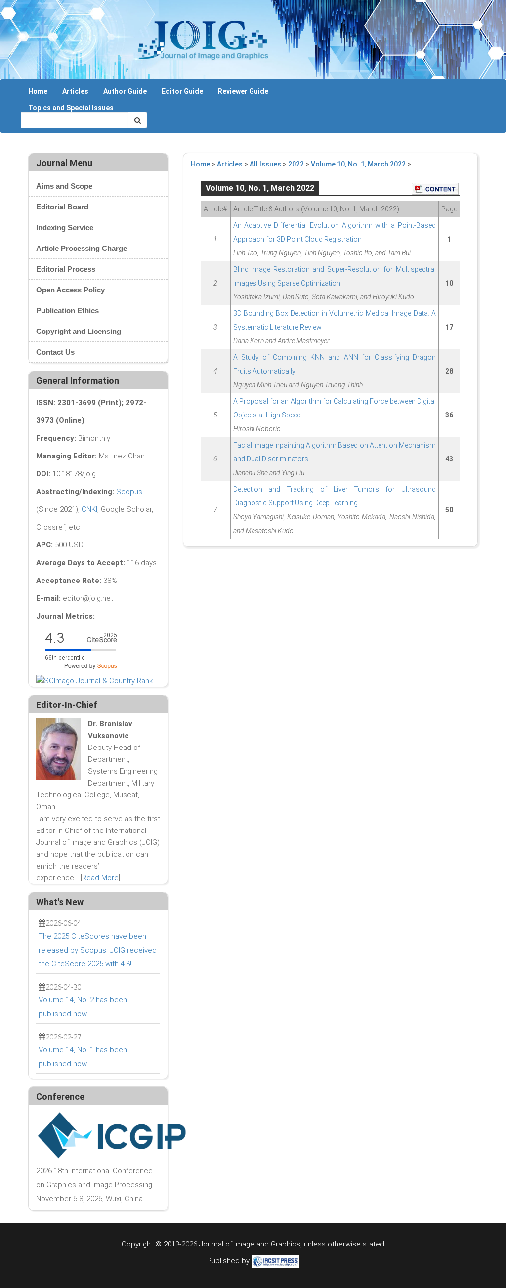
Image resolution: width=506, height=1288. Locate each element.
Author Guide (125, 91)
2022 (296, 164)
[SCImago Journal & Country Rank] (94, 680)
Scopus (129, 491)
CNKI (89, 509)
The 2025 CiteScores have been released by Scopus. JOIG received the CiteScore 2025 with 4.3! (98, 950)
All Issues (265, 164)
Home (37, 91)
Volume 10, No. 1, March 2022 (358, 164)
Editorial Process (65, 269)
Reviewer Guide (243, 91)
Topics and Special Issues (71, 108)
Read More (100, 877)
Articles (75, 91)
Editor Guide (182, 91)
